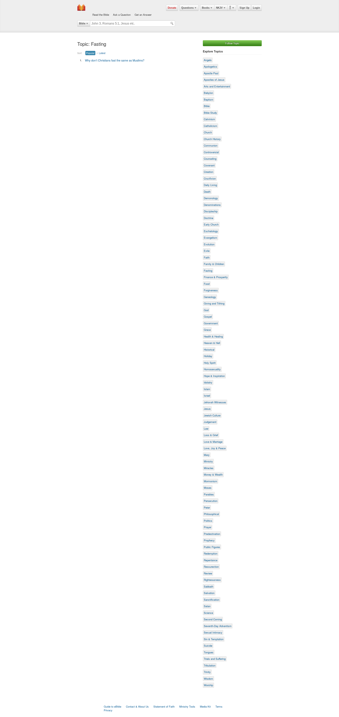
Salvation (209, 593)
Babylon (208, 93)
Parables (209, 494)
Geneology (210, 297)
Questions (187, 7)
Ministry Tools (187, 706)
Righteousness (212, 580)
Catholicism (210, 126)
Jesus (207, 409)
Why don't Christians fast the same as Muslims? (114, 60)
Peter (207, 507)
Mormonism (210, 481)
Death (207, 191)
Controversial (211, 152)
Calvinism (209, 119)
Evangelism (210, 237)
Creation (208, 172)
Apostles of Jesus (214, 80)
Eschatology (211, 231)
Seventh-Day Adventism (217, 626)
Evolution (209, 244)
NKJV (219, 7)
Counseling (210, 158)
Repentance (210, 560)
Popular (90, 53)
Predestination (212, 534)
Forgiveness (211, 290)
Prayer (207, 527)
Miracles (208, 468)
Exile (207, 251)
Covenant (209, 165)
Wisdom (208, 678)
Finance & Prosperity (216, 277)
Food (207, 284)
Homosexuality (212, 369)
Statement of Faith (164, 706)
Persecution (210, 501)
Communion (210, 145)
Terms (218, 706)
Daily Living (210, 185)
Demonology (211, 198)
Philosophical (211, 514)
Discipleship (211, 211)
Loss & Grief (211, 435)
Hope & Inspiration (214, 376)
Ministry (208, 461)
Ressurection (211, 566)
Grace (207, 330)
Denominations (212, 205)
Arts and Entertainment (217, 86)
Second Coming (213, 619)
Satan (207, 606)
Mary (207, 455)
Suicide (208, 645)
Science (208, 613)
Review (208, 573)
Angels (208, 60)
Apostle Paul (211, 73)
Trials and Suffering (215, 659)
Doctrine (208, 218)
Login (256, 7)
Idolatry (208, 382)
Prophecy (209, 540)
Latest (102, 53)
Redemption (210, 553)
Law (206, 428)
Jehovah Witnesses (215, 402)
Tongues (208, 652)
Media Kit (205, 706)
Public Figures (212, 547)
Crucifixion (210, 178)
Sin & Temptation (213, 639)
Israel (207, 395)
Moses (207, 488)
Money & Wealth (213, 474)
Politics (208, 521)
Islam (207, 389)
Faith (207, 257)
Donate (172, 7)
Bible (82, 23)
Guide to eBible (112, 706)
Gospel (208, 316)
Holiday (208, 356)
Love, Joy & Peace (215, 448)
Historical (209, 349)
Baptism (208, 99)
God (206, 310)
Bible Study (210, 113)
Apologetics (210, 66)
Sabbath (208, 586)
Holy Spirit (210, 363)
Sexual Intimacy (213, 632)
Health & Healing (213, 336)
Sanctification (211, 599)
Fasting (208, 270)
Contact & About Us (137, 706)
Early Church (211, 224)
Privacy (108, 710)
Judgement (210, 422)
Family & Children (214, 264)
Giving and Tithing (214, 303)
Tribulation (209, 665)
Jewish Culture (212, 415)
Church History (212, 139)
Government (211, 323)
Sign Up (244, 7)
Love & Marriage (213, 442)
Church (208, 132)
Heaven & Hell (212, 343)
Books (206, 7)
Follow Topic (232, 43)
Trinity (207, 672)
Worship (208, 685)
